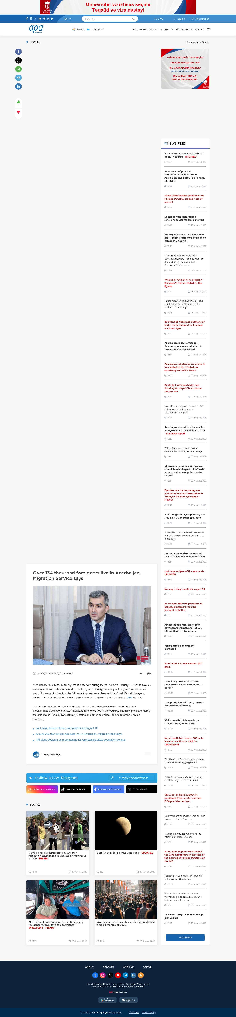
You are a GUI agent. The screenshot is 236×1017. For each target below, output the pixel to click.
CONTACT (108, 967)
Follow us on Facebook (109, 789)
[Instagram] (31, 18)
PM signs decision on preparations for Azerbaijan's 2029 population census (81, 739)
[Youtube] (40, 18)
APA (129, 697)
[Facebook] (27, 18)
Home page (192, 42)
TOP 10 (147, 967)
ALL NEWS (140, 29)
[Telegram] (44, 18)
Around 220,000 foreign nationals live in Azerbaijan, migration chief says (79, 733)
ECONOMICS (184, 29)
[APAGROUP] (118, 992)
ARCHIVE (128, 967)
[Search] (133, 19)
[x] (110, 975)
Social (206, 42)
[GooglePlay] (107, 1000)
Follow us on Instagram (44, 789)
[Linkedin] (48, 18)
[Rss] (52, 18)
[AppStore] (128, 1000)
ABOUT (89, 967)
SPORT (199, 29)
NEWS (169, 29)
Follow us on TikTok (75, 789)
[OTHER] (207, 29)
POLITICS (156, 29)
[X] (35, 18)
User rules (134, 1012)
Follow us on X (139, 789)
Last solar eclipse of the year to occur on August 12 (67, 728)
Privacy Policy (149, 1012)
